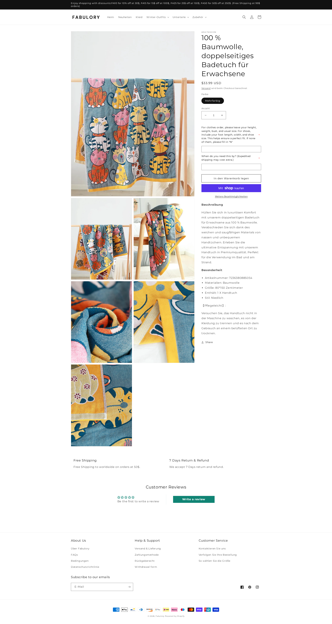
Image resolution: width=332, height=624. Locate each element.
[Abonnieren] (129, 587)
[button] (157, 17)
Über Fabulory (80, 548)
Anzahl (205, 108)
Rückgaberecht (145, 560)
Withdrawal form (146, 566)
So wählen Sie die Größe (214, 560)
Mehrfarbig (212, 100)
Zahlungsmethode (147, 554)
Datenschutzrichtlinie (85, 566)
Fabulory (160, 616)
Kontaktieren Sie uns (212, 548)
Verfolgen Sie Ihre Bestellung (218, 554)
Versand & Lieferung (148, 548)
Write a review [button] (193, 499)
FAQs (74, 554)
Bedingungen (80, 560)
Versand (206, 88)
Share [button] (209, 342)
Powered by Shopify (175, 616)
